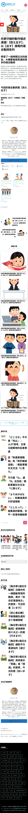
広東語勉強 (4, 779)
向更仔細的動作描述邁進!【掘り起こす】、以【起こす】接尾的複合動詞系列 (13, 274)
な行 (9, 764)
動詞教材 (15, 775)
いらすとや (17, 734)
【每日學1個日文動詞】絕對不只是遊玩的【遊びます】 (17, 646)
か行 (17, 760)
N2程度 (2, 36)
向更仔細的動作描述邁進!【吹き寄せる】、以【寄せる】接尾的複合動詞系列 (13, 411)
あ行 (12, 760)
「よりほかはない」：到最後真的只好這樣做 (17, 497)
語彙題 (16, 794)
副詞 (19, 771)
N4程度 (4, 756)
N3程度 (17, 752)
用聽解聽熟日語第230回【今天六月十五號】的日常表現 (6, 547)
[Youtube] (10, 160)
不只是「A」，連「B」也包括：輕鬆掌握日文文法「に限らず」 (17, 483)
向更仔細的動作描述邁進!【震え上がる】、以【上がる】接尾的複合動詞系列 (13, 329)
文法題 (9, 786)
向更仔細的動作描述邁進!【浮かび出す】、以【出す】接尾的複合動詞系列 (6, 183)
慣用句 (18, 779)
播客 (3, 783)
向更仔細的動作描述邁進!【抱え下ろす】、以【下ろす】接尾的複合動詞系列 (18, 183)
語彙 (11, 794)
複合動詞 (7, 36)
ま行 (20, 764)
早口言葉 (11, 790)
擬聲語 (15, 783)
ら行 (9, 767)
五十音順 (4, 771)
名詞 (22, 775)
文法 (3, 786)
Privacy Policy (22, 810)
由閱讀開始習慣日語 (20, 790)
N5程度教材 (4, 760)
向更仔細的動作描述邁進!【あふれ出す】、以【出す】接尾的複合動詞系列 (6, 198)
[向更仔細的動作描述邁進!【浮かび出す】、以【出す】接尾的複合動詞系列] (6, 177)
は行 (14, 764)
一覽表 (20, 767)
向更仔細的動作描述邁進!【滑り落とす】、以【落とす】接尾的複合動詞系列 (13, 301)
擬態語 (9, 783)
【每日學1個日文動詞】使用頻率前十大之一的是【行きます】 (17, 630)
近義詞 (23, 794)
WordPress (7, 810)
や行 (3, 767)
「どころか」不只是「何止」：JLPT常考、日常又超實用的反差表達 (17, 444)
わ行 (14, 767)
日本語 (3, 790)
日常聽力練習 (17, 786)
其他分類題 (12, 771)
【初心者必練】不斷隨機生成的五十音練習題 (16, 616)
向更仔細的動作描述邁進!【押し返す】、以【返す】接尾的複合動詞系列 (13, 356)
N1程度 (4, 752)
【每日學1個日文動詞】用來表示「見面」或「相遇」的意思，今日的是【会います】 (17, 665)
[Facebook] (14, 160)
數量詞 (22, 783)
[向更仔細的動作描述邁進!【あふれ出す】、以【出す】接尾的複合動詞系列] (6, 191)
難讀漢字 (11, 798)
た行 (3, 764)
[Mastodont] (18, 160)
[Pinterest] (12, 160)
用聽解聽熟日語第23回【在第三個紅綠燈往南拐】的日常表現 (17, 547)
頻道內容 (18, 798)
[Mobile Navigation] (25, 5)
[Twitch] (16, 160)
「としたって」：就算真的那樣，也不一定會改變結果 (17, 511)
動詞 (9, 775)
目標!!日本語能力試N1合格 (15, 806)
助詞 (3, 775)
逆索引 (3, 798)
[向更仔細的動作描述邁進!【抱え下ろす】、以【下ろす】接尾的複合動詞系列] (18, 177)
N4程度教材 (11, 756)
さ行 (23, 760)
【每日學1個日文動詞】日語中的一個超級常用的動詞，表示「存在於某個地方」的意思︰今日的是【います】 (17, 596)
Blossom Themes (22, 808)
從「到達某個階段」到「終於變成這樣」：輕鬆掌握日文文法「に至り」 (17, 464)
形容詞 (12, 779)
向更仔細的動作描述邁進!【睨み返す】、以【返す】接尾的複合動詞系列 (13, 384)
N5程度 (19, 756)
